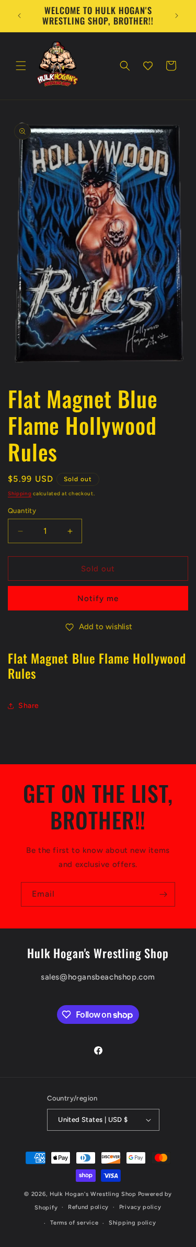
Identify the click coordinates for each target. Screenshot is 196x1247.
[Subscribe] (163, 894)
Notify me (98, 598)
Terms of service (74, 1222)
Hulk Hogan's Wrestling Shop (93, 1194)
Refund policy (88, 1207)
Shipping (20, 493)
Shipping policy (132, 1222)
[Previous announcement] (19, 15)
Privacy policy (140, 1207)
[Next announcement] (176, 15)
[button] (20, 65)
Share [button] (28, 705)
